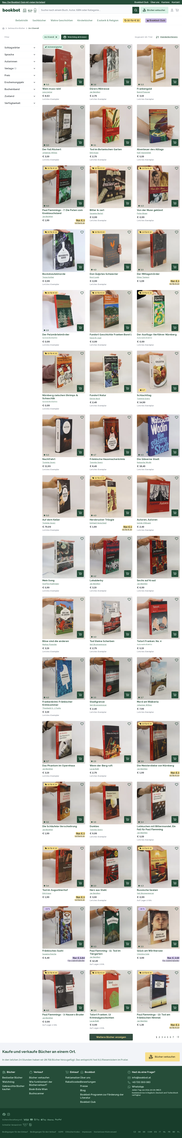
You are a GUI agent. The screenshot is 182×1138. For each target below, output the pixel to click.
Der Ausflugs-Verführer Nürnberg (157, 334)
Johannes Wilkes (49, 153)
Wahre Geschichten (62, 20)
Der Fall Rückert (51, 149)
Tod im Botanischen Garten (106, 149)
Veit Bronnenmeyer (98, 645)
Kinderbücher (85, 20)
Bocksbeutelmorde (54, 274)
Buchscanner (36, 1093)
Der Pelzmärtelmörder (55, 334)
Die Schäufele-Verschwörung (59, 826)
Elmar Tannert (143, 277)
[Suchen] (135, 10)
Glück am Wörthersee (150, 950)
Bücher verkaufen (39, 1077)
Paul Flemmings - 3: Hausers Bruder (63, 1014)
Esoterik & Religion (107, 20)
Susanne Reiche (49, 954)
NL (164, 1132)
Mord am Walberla (148, 701)
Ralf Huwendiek (144, 153)
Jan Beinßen (95, 92)
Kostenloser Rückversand (105, 1132)
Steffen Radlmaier (50, 584)
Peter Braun (142, 213)
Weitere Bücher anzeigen (111, 1037)
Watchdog (8, 1082)
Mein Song (48, 580)
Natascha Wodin (144, 462)
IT (160, 1132)
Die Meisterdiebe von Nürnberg (155, 765)
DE (144, 1132)
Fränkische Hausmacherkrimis (107, 459)
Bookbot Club (88, 1102)
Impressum (87, 1132)
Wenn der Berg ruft (101, 765)
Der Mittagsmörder (148, 274)
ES (155, 1132)
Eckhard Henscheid (98, 523)
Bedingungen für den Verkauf (43, 1132)
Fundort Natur (98, 395)
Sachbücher (39, 20)
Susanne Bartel (96, 213)
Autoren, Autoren (147, 519)
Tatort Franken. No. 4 (149, 641)
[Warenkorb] (177, 10)
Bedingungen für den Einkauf (15, 1132)
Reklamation (72, 1077)
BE (174, 1132)
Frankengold (144, 88)
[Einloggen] (172, 10)
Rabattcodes (72, 1082)
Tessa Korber (48, 277)
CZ (134, 1132)
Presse (84, 1086)
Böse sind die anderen (55, 641)
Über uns (85, 1077)
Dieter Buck (95, 399)
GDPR (60, 1132)
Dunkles (94, 826)
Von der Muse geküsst (150, 210)
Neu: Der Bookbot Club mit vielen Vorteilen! (23, 2)
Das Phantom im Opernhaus (58, 765)
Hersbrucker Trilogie (102, 519)
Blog (82, 1090)
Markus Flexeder (49, 645)
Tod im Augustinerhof (55, 890)
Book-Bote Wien (38, 1089)
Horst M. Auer (96, 338)
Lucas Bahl (94, 769)
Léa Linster (47, 92)
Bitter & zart (97, 210)
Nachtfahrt (48, 459)
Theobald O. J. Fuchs (51, 708)
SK (139, 1132)
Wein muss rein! (51, 88)
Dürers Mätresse (99, 88)
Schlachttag (144, 395)
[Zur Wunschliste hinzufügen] (82, 47)
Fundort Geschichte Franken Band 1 (111, 334)
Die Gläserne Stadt (148, 459)
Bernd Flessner (143, 92)
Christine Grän (143, 954)
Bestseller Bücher (12, 1077)
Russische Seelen (147, 890)
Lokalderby (96, 580)
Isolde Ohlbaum (144, 523)
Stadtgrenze (97, 701)
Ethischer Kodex (73, 1132)
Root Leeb (94, 277)
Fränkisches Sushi (52, 950)
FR (169, 1132)
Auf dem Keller (51, 519)
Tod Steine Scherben (102, 641)
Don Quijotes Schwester (104, 274)
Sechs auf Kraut (146, 580)
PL (178, 1132)
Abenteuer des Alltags (150, 149)
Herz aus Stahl (98, 890)
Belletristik (21, 20)
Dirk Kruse (94, 153)
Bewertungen (88, 1082)
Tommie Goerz (143, 399)
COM (150, 1132)
